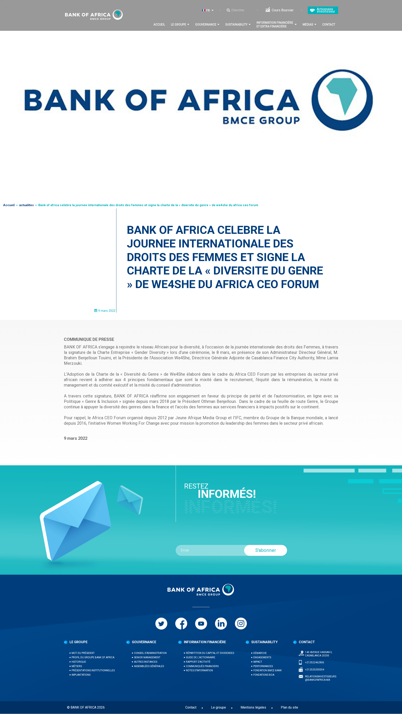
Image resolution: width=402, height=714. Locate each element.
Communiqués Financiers (202, 666)
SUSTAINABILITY (264, 642)
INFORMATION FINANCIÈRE (205, 642)
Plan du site (289, 707)
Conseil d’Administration (150, 653)
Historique (79, 661)
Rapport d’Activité (198, 661)
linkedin (221, 624)
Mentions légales (253, 707)
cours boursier (283, 10)
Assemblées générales (149, 666)
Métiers (77, 666)
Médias (308, 24)
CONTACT (307, 642)
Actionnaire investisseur (326, 10)
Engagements (262, 657)
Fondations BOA (263, 674)
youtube (201, 624)
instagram (241, 624)
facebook (181, 624)
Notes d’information (199, 670)
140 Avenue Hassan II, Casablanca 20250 (318, 654)
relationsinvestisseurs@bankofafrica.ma (320, 678)
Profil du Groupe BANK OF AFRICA (93, 657)
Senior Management (147, 657)
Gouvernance (205, 24)
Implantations (81, 674)
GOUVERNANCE (144, 642)
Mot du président (83, 653)
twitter (161, 624)
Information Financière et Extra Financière (274, 24)
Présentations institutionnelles (93, 670)
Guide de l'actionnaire (200, 657)
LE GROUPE (79, 642)
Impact (257, 661)
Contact (328, 24)
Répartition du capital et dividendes (210, 653)
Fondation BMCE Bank (267, 670)
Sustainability (236, 24)
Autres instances (145, 661)
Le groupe (178, 24)
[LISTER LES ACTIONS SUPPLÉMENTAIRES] (213, 10)
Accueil (159, 24)
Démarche (260, 653)
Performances (263, 666)
